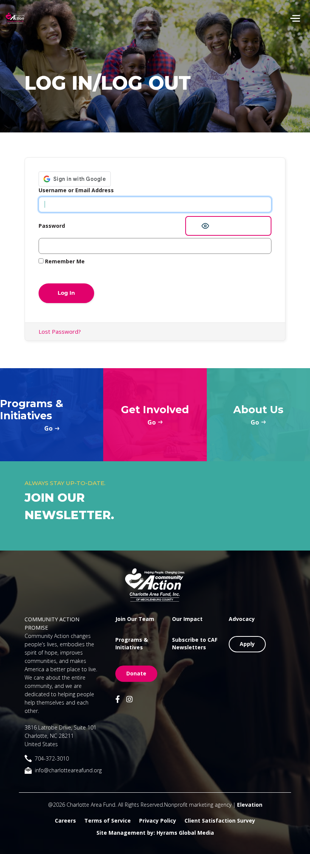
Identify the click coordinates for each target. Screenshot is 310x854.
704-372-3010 (52, 758)
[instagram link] (129, 699)
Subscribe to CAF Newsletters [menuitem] (194, 643)
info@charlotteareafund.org (68, 770)
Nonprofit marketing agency (197, 804)
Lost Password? (60, 331)
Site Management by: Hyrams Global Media (155, 832)
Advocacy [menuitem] (242, 618)
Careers (65, 820)
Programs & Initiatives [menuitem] (131, 643)
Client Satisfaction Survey (219, 820)
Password (52, 225)
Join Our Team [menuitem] (134, 618)
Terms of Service (107, 820)
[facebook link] (117, 699)
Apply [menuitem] (247, 643)
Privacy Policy (157, 820)
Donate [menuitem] (136, 673)
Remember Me (64, 261)
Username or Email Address (76, 190)
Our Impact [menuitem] (187, 618)
